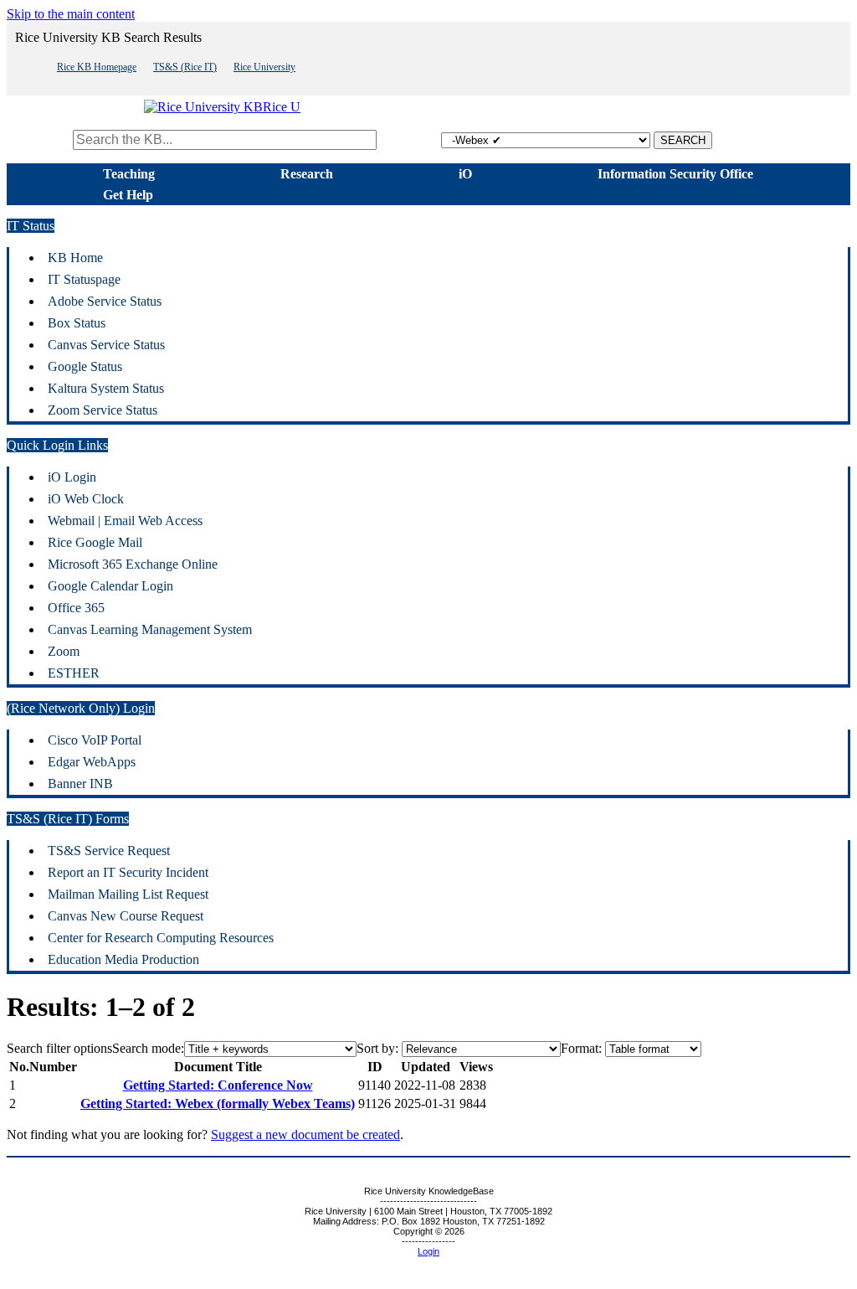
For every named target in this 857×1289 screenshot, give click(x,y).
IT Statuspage (84, 279)
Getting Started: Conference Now (218, 1085)
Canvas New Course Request (125, 916)
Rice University (264, 67)
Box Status (76, 323)
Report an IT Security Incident (128, 872)
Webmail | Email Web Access (125, 520)
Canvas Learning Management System (150, 629)
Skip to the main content (71, 14)
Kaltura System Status (106, 388)
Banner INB (80, 783)
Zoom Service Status (102, 410)
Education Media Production (123, 959)
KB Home (75, 257)
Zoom (64, 651)
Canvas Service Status (106, 345)
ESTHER (74, 673)
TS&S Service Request (109, 850)
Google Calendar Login (110, 586)
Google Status (85, 366)
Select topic (410, 139)
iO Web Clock (86, 499)
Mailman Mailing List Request (128, 894)
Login (428, 1251)
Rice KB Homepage (96, 67)
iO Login (72, 477)
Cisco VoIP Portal (94, 740)
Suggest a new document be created (305, 1134)
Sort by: (377, 1048)
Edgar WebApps (92, 762)
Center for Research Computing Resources (161, 938)
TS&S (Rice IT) (185, 67)
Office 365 (76, 608)
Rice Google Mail (95, 542)
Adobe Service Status (105, 301)
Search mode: (148, 1048)
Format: (581, 1048)
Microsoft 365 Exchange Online (133, 564)
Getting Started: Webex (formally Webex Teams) (217, 1103)
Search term (38, 139)
